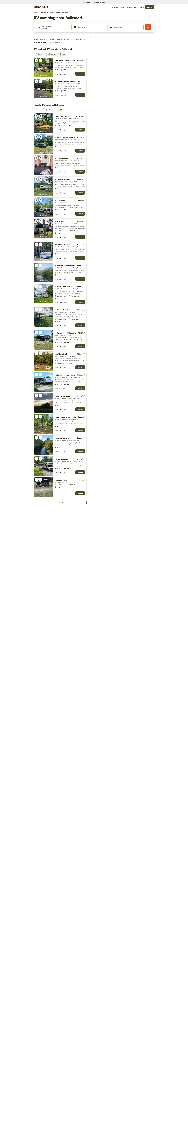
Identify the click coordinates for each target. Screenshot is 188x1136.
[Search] (148, 27)
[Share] (40, 60)
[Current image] (41, 75)
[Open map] (122, 99)
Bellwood (61, 12)
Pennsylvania (53, 12)
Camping (67, 12)
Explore (36, 12)
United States (44, 12)
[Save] (36, 60)
